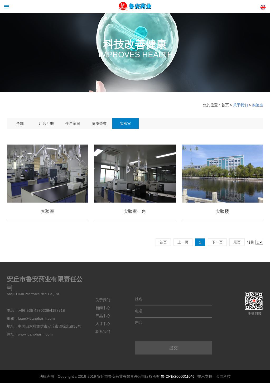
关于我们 (240, 105)
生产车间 (72, 123)
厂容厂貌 (46, 123)
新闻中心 (102, 308)
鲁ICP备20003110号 (177, 376)
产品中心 (102, 316)
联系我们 (102, 331)
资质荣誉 (99, 123)
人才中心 (102, 324)
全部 (20, 123)
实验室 (257, 105)
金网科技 (223, 376)
